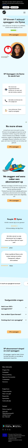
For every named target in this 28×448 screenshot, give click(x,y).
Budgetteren (5, 389)
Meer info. (4, 4)
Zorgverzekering (6, 391)
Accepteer (6, 7)
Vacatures (5, 382)
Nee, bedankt (14, 7)
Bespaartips (5, 396)
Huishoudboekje (6, 401)
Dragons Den (5, 370)
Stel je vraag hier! (7, 409)
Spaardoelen (5, 398)
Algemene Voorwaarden (8, 377)
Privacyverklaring (6, 374)
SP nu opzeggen (14, 35)
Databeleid (5, 372)
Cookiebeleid (5, 379)
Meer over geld (6, 393)
